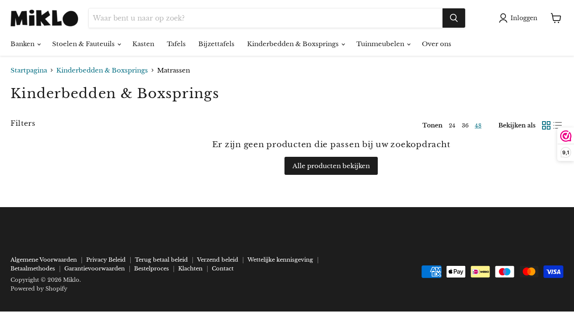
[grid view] (546, 125)
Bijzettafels (216, 44)
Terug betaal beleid (161, 259)
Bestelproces (151, 268)
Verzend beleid (217, 259)
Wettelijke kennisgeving (280, 259)
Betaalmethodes (33, 268)
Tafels (176, 44)
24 (452, 125)
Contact (223, 268)
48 (478, 125)
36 (465, 125)
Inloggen (524, 18)
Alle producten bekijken (331, 166)
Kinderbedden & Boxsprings (293, 44)
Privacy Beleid (106, 259)
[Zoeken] (453, 18)
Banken (23, 44)
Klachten (190, 268)
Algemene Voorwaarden (44, 259)
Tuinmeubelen (381, 44)
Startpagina (29, 70)
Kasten (143, 44)
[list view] (558, 125)
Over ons (436, 44)
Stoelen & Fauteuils (84, 44)
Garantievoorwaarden (94, 268)
